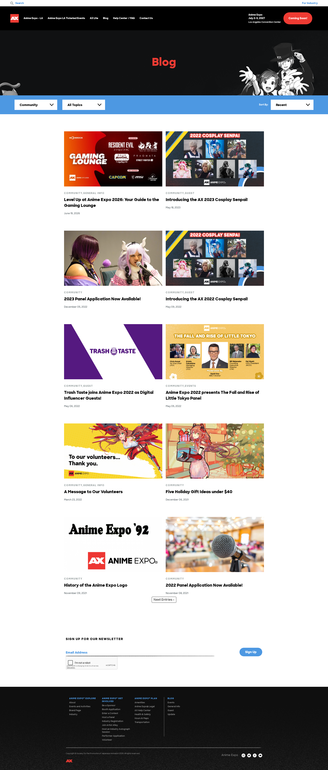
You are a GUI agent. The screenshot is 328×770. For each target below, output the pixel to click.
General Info (94, 193)
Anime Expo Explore (82, 698)
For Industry (310, 3)
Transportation (142, 722)
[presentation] (92, 663)
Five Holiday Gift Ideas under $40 (199, 491)
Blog (105, 18)
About (72, 702)
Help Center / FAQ (124, 18)
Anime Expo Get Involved (112, 700)
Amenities (140, 702)
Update (171, 714)
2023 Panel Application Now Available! (102, 299)
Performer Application (113, 736)
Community (73, 193)
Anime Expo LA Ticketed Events (66, 18)
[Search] (12, 3)
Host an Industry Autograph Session (116, 730)
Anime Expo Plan (146, 698)
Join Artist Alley (110, 725)
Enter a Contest (110, 713)
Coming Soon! (298, 18)
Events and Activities (79, 706)
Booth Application (111, 709)
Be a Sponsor (108, 705)
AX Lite (94, 18)
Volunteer (107, 739)
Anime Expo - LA (33, 18)
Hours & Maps (142, 718)
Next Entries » (164, 600)
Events (190, 385)
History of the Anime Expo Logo (95, 585)
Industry (73, 714)
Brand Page (75, 710)
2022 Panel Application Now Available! (204, 585)
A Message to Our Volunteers (93, 491)
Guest (190, 193)
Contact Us (146, 18)
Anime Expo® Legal (145, 706)
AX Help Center (143, 710)
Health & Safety (143, 714)
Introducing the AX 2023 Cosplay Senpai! (207, 199)
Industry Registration (112, 721)
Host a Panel (108, 717)
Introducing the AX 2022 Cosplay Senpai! (207, 299)
